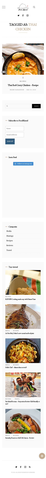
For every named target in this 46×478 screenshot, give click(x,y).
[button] (42, 456)
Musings (9, 236)
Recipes (23, 81)
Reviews (9, 245)
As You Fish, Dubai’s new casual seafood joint (19, 333)
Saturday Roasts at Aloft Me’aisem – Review (19, 438)
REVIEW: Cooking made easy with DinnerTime (20, 299)
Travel (9, 250)
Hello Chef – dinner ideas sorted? (16, 367)
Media (8, 231)
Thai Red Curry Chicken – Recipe (23, 85)
